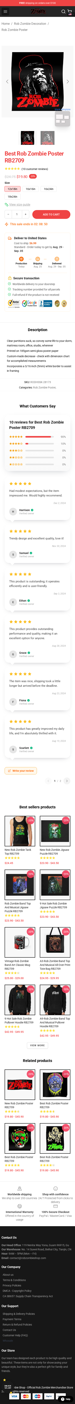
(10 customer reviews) (35, 169)
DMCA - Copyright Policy (17, 1290)
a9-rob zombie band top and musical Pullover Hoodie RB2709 (55, 1022)
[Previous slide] (7, 81)
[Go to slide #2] (47, 138)
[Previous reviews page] (48, 780)
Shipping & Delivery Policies (19, 1313)
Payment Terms (12, 1319)
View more (37, 1045)
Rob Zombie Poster (15, 30)
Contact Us (9, 1329)
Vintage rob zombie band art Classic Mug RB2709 (17, 965)
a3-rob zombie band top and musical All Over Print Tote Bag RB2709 (55, 965)
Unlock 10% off (7, 1387)
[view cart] (69, 11)
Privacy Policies (12, 1285)
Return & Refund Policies (17, 1324)
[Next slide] (67, 81)
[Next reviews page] (66, 780)
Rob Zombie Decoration (30, 24)
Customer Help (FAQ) (15, 1335)
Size (7, 182)
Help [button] (68, 1399)
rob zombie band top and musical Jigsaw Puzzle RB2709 (18, 907)
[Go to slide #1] (27, 138)
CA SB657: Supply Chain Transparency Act (28, 1296)
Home (6, 24)
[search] (63, 11)
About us (8, 1274)
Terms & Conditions (14, 1280)
